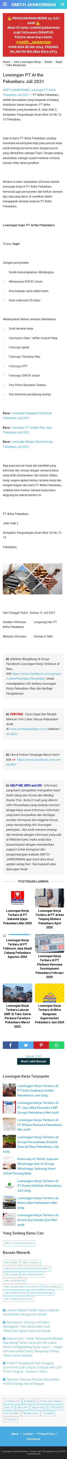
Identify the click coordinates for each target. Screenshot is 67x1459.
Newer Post (33, 1056)
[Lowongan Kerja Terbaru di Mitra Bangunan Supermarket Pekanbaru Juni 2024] (49, 992)
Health (8, 1407)
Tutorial (10, 1419)
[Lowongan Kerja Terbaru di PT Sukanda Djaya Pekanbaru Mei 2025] (17, 897)
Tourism (48, 1413)
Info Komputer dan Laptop (21, 1286)
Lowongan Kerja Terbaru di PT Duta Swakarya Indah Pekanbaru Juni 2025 (37, 1090)
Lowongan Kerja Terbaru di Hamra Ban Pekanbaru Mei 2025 (37, 1202)
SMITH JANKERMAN (33, 4)
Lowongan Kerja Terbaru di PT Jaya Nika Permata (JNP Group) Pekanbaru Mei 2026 (38, 1107)
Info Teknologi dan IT (18, 1298)
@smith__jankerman (33, 42)
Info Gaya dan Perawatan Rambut (26, 1268)
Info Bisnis (11, 1262)
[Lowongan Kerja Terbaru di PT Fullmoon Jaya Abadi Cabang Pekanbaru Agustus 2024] (17, 935)
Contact (28, 1433)
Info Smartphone (41, 1293)
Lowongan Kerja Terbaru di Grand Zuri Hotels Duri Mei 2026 (37, 1219)
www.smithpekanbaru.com (27, 729)
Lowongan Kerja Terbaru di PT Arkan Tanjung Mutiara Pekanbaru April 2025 (49, 919)
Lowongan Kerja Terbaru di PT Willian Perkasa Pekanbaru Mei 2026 (39, 1124)
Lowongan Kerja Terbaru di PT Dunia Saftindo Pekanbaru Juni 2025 (39, 1185)
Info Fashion (30, 1262)
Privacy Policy (46, 1433)
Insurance (39, 1407)
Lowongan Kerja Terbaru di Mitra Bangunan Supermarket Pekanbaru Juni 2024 (49, 1014)
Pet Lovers (11, 1413)
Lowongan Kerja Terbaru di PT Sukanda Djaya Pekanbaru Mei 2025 (17, 917)
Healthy (22, 1407)
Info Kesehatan (14, 1280)
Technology (31, 1413)
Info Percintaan (15, 1293)
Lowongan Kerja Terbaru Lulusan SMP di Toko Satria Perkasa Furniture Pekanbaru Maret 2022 (17, 1016)
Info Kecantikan (32, 1274)
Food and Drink (50, 1401)
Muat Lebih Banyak (33, 1061)
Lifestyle (56, 1407)
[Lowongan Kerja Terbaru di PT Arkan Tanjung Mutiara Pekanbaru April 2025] (49, 897)
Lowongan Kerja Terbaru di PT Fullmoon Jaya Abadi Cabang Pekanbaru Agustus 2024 (17, 948)
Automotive (12, 1401)
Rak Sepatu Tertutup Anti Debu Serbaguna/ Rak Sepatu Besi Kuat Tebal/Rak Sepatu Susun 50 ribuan (27, 1327)
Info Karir (11, 1274)
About (14, 1433)
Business (30, 1401)
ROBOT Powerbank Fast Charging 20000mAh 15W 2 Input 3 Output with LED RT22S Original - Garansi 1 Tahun (32, 1367)
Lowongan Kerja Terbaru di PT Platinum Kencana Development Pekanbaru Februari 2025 (49, 966)
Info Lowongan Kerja (19, 1243)
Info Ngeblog (52, 1286)
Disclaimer (33, 1439)
